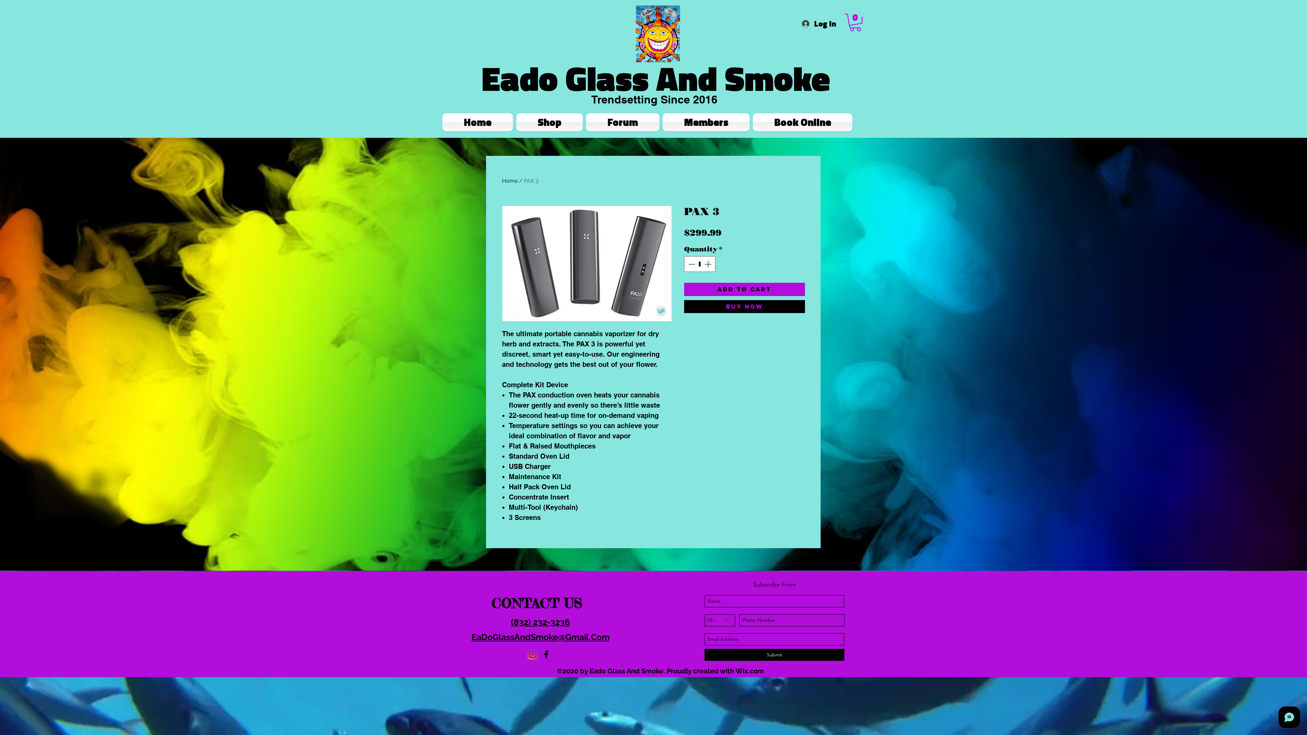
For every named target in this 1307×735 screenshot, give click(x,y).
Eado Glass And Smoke (656, 78)
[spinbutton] (700, 264)
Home (510, 181)
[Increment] (708, 264)
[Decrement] (691, 264)
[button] (855, 22)
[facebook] (546, 654)
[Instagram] (533, 654)
